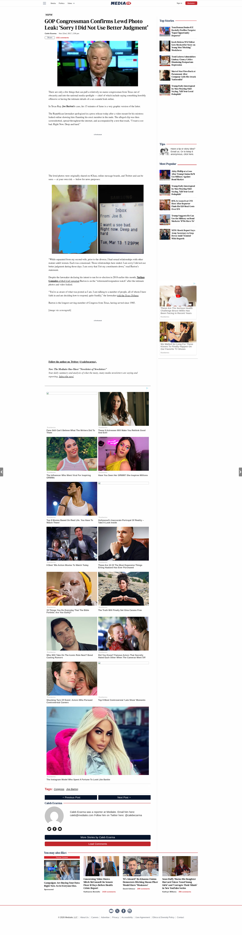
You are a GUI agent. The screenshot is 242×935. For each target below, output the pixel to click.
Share (49, 37)
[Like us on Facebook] (123, 911)
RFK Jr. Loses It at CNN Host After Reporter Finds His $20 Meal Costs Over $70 (183, 205)
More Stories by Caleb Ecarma (98, 837)
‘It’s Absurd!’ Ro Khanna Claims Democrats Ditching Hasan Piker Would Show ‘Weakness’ (140, 882)
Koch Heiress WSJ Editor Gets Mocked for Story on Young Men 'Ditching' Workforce (183, 46)
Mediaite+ (191, 3)
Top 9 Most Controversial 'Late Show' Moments (121, 700)
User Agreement (142, 917)
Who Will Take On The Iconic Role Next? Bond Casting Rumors (70, 656)
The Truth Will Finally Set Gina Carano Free (120, 610)
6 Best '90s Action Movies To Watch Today (67, 565)
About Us (84, 917)
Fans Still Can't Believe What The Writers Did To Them (71, 431)
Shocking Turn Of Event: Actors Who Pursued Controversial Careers (69, 701)
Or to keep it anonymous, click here (182, 153)
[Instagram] (129, 911)
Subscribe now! (66, 376)
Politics (62, 3)
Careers (94, 917)
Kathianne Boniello (92, 892)
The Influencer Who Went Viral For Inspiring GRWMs (69, 476)
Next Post (240, 472)
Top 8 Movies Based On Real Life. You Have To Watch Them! (70, 521)
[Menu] (46, 3)
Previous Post (1, 472)
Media (53, 3)
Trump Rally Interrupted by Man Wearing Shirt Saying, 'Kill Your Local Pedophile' (183, 90)
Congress (59, 789)
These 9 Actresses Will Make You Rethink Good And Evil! (121, 431)
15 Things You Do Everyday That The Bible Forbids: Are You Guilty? (68, 611)
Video (71, 3)
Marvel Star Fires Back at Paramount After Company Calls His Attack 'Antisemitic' (184, 75)
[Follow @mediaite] (117, 911)
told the (121, 295)
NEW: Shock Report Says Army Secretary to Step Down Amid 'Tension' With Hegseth (183, 234)
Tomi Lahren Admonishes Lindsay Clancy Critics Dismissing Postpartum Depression (184, 60)
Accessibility (127, 917)
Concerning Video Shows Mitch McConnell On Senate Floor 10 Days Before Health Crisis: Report (98, 883)
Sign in (179, 3)
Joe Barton (72, 789)
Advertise (105, 917)
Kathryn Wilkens (169, 892)
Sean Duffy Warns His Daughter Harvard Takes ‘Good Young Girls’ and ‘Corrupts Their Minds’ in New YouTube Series (179, 883)
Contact (180, 917)
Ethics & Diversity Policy (163, 917)
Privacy (115, 917)
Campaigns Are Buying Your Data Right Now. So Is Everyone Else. (62, 884)
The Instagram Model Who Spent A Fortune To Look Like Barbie (78, 779)
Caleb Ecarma (50, 33)
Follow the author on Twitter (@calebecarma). (73, 361)
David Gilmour (129, 889)
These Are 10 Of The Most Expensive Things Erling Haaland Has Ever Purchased (120, 566)
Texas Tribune (132, 295)
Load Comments (97, 843)
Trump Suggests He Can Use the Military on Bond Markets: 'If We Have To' (183, 218)
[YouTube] (111, 911)
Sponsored (49, 889)
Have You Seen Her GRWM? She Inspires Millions (123, 475)
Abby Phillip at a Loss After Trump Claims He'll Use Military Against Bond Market (183, 175)
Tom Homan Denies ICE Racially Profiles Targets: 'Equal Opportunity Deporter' (184, 31)
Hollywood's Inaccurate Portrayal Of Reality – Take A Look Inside (121, 521)
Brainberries (51, 427)
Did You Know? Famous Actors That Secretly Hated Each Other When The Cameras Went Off (121, 656)
